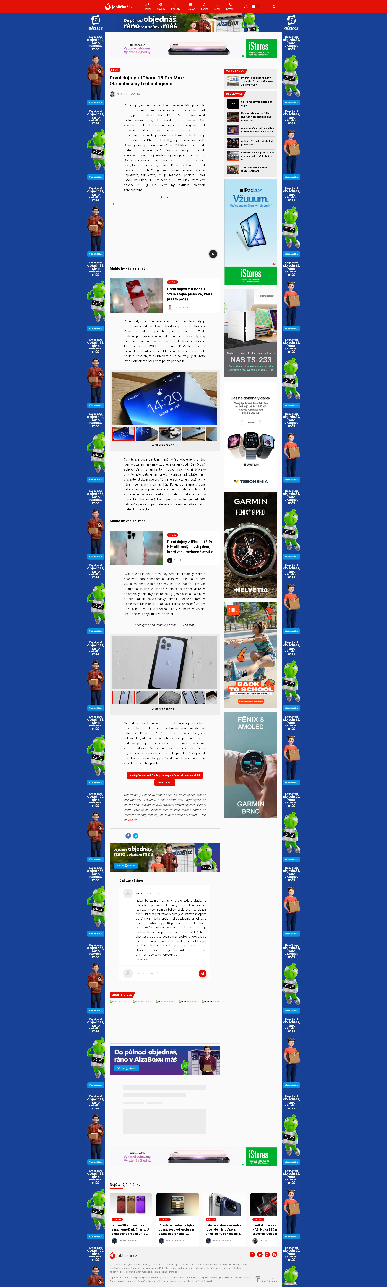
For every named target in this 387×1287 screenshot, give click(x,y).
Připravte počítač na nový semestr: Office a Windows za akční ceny (257, 81)
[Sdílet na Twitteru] (135, 835)
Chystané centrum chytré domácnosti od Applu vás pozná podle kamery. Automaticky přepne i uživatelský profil (177, 1229)
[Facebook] (252, 1254)
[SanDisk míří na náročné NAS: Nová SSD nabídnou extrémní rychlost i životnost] (271, 1204)
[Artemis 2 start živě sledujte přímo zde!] (233, 143)
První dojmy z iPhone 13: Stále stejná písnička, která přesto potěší (190, 294)
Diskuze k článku (131, 880)
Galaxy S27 (208, 1281)
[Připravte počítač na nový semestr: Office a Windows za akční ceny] (233, 81)
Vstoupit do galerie (163, 445)
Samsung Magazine (133, 1277)
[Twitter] (260, 1254)
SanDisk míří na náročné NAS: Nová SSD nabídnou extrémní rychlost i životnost (270, 1229)
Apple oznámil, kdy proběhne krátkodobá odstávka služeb (258, 130)
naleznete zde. (122, 1268)
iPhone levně (152, 1281)
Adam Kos (121, 94)
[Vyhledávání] (274, 6)
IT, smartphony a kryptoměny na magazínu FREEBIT (193, 1277)
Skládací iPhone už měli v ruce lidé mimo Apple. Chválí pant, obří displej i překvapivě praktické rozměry (223, 1229)
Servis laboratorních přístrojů (131, 1281)
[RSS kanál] (274, 1254)
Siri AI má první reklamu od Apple (256, 103)
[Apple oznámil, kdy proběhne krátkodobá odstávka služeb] (233, 130)
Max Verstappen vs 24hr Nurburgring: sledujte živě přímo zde (256, 117)
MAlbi (139, 893)
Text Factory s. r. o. (147, 1264)
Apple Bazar (116, 1277)
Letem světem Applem (155, 1277)
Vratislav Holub (181, 307)
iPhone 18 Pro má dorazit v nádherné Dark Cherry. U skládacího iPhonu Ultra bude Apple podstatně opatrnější (130, 1229)
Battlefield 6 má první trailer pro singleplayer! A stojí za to (257, 156)
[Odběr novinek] (246, 7)
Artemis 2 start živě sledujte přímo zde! (257, 143)
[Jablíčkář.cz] (118, 6)
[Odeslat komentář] (202, 973)
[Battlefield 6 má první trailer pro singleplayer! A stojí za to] (233, 156)
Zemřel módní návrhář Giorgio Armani (254, 169)
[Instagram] (267, 1254)
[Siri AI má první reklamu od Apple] (233, 104)
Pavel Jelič (179, 560)
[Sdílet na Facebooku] (127, 835)
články (125, 1185)
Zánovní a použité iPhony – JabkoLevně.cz (181, 1281)
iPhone (115, 70)
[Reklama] (95, 22)
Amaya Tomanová (127, 1240)
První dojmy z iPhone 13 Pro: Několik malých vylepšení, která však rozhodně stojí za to (191, 547)
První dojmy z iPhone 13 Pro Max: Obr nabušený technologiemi (147, 80)
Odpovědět (142, 959)
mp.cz (132, 820)
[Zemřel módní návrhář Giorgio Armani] (233, 169)
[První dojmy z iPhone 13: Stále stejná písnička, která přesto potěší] (136, 295)
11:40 (152, 893)
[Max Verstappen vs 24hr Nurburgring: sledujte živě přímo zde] (233, 117)
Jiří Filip (263, 1240)
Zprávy (164, 1219)
